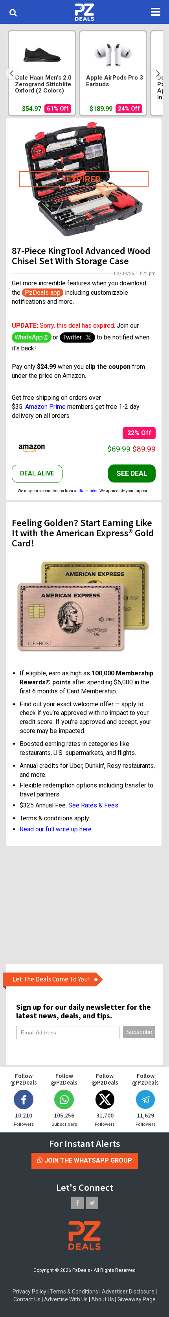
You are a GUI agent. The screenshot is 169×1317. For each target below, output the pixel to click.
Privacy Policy (29, 1291)
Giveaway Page (137, 1299)
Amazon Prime (45, 406)
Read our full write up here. (56, 829)
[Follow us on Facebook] (77, 1203)
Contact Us (26, 1299)
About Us (102, 1299)
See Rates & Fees (93, 805)
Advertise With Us (66, 1299)
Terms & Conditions (74, 1291)
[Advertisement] (84, 904)
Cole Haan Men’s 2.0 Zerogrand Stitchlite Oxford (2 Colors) (43, 84)
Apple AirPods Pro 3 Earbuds (114, 81)
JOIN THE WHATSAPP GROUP (87, 1160)
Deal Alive (37, 473)
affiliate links (85, 491)
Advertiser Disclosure (128, 1291)
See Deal (131, 473)
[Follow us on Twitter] (92, 1203)
